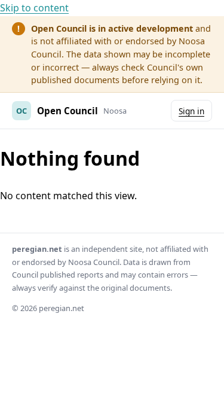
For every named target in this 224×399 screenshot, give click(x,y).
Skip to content (34, 7)
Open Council (67, 111)
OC (21, 110)
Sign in (191, 111)
